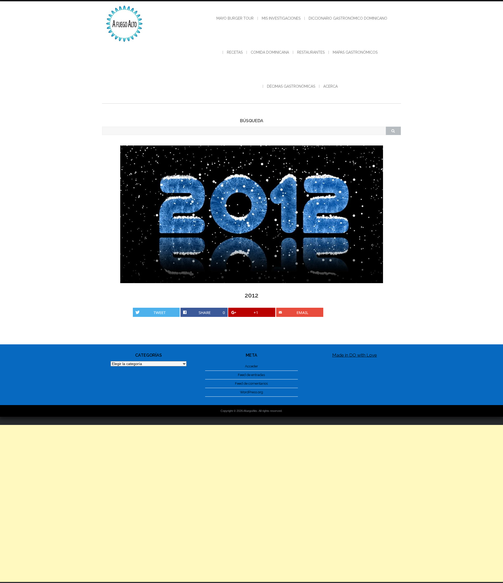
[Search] (393, 131)
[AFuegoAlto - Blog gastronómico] (124, 45)
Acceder (251, 366)
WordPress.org (251, 392)
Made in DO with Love (354, 355)
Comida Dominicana (270, 52)
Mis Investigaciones (281, 18)
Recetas (235, 52)
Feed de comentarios (251, 383)
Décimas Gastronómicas (291, 86)
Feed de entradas (251, 375)
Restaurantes (311, 52)
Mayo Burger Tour (235, 18)
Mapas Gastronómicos (355, 52)
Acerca (330, 86)
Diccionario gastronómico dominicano (348, 18)
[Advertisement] (251, 503)
